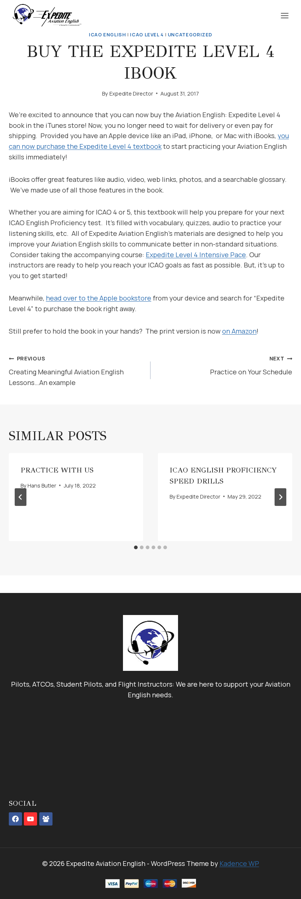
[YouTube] (30, 819)
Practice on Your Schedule (251, 365)
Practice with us (57, 470)
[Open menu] (284, 15)
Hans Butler (42, 485)
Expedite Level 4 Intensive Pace (196, 254)
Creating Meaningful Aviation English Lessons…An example (66, 371)
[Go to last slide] (20, 497)
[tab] (136, 547)
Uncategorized (190, 35)
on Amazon (239, 331)
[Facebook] (15, 819)
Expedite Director (131, 93)
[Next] (280, 497)
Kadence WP (239, 863)
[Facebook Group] (45, 819)
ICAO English (107, 35)
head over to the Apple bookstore (98, 298)
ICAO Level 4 (147, 35)
